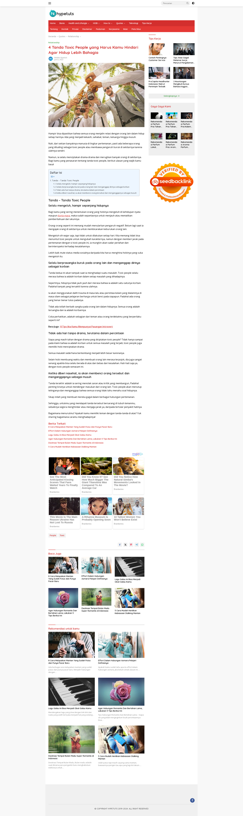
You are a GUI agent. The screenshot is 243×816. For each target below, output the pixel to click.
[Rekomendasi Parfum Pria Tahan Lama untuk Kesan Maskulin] (171, 115)
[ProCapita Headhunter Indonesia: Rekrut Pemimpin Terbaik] (159, 73)
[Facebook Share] (120, 545)
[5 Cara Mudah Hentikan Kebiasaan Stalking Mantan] (130, 598)
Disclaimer (87, 29)
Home (53, 23)
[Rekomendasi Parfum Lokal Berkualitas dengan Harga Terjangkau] (156, 136)
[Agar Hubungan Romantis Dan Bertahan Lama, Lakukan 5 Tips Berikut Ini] (63, 598)
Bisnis (62, 23)
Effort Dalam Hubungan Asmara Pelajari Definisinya (72, 431)
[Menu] (50, 3)
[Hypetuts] (62, 13)
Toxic (62, 535)
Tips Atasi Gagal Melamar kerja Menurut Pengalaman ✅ (183, 60)
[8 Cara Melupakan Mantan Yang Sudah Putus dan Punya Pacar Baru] (63, 565)
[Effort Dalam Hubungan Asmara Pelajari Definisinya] (96, 565)
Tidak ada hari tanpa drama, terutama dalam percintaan (80, 190)
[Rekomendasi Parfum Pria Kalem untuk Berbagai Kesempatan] (187, 115)
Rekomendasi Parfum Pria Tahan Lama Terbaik (156, 124)
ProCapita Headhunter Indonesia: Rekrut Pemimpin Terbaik (159, 84)
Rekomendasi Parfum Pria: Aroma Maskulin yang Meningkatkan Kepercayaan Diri (171, 145)
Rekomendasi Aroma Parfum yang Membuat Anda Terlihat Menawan (186, 145)
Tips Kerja (147, 23)
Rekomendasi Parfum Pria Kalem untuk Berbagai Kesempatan (186, 124)
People (53, 535)
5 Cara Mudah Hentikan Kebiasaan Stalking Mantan (72, 447)
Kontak (65, 29)
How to (107, 23)
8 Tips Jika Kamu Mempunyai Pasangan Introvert (86, 326)
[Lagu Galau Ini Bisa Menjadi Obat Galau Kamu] (130, 567)
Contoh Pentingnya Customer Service (157, 59)
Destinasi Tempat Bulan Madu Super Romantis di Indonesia (75, 443)
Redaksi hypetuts (60, 57)
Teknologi (133, 23)
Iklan (125, 29)
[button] (187, 3)
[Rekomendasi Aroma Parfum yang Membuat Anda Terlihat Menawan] (187, 136)
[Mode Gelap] (193, 3)
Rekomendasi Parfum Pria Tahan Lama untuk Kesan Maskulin (171, 124)
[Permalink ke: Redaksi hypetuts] (50, 58)
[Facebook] (192, 800)
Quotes (119, 23)
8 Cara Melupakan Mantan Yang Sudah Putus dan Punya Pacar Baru (80, 427)
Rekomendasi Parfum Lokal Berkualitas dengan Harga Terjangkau (156, 145)
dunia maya (64, 215)
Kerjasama (114, 29)
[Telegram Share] (137, 545)
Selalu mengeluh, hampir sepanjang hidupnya (76, 184)
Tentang (54, 29)
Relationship (53, 42)
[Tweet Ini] (125, 545)
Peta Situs (136, 29)
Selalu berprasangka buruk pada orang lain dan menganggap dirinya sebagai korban (92, 187)
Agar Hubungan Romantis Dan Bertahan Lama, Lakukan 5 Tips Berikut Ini (82, 439)
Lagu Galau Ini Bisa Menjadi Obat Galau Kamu (69, 435)
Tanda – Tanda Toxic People (65, 180)
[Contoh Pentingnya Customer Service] (159, 49)
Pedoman (100, 29)
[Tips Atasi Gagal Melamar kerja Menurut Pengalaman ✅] (184, 49)
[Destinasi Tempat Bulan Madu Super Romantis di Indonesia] (96, 597)
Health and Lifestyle (78, 23)
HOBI (95, 23)
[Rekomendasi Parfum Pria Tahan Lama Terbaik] (156, 115)
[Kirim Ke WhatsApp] (142, 545)
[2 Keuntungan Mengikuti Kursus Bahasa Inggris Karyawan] (184, 73)
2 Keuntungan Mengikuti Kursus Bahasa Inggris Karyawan (181, 84)
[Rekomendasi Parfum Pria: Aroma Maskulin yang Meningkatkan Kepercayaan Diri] (171, 136)
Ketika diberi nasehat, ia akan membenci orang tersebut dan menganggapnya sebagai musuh (96, 193)
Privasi (75, 29)
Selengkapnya (171, 96)
